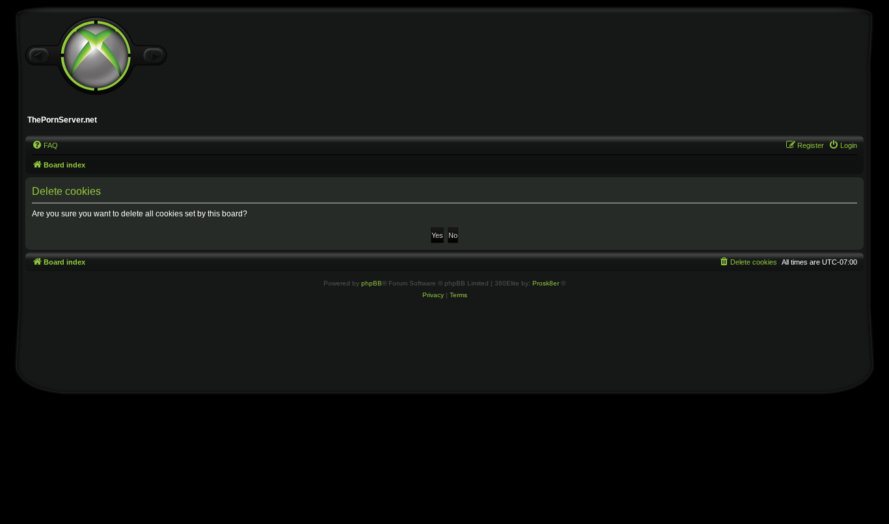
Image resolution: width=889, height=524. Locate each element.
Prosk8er (545, 283)
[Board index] (95, 56)
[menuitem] (45, 145)
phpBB (371, 283)
